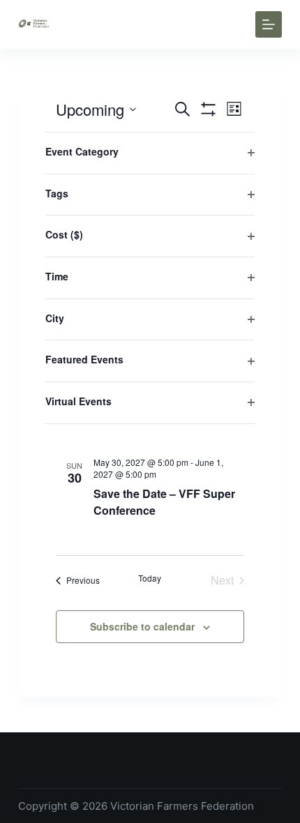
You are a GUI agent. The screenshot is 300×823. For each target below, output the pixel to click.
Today (149, 578)
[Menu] (268, 24)
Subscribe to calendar (142, 626)
